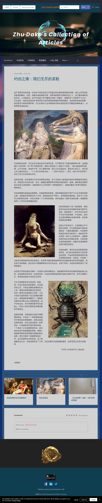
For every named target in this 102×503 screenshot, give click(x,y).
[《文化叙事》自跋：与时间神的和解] (83, 386)
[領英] (51, 484)
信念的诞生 (43, 398)
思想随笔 (42, 60)
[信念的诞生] (51, 386)
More (64, 60)
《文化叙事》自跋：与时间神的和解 (83, 399)
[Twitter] (56, 484)
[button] (78, 60)
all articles (8, 60)
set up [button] (76, 500)
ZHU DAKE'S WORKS (52, 7)
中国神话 (31, 60)
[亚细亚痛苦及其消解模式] (18, 386)
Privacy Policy (16, 501)
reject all (84, 500)
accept (93, 500)
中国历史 (20, 60)
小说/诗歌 (54, 60)
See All (95, 374)
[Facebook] (46, 484)
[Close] (99, 499)
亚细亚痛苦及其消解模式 (16, 398)
